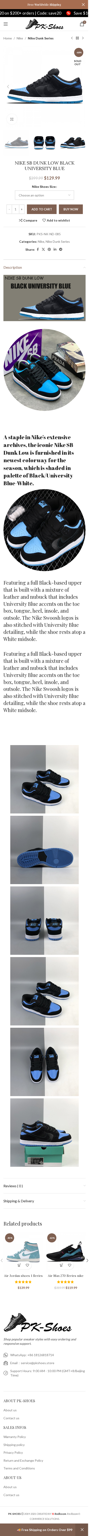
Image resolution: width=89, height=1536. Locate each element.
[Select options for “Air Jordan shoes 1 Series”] (20, 1265)
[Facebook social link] (37, 249)
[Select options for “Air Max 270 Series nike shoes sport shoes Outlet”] (62, 1265)
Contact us (11, 1418)
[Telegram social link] (61, 249)
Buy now (70, 209)
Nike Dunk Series (41, 38)
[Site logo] (44, 24)
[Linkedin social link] (55, 249)
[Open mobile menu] (5, 23)
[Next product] (83, 38)
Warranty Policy (14, 1437)
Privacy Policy (13, 1452)
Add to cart (41, 209)
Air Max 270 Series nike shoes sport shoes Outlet (65, 1278)
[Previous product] (72, 38)
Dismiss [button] (82, 1530)
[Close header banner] (83, 4)
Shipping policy (14, 1445)
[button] (8, 86)
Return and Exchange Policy (23, 1460)
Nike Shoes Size (44, 186)
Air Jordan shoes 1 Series (23, 1276)
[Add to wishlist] (27, 1265)
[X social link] (43, 249)
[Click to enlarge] (12, 119)
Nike (20, 38)
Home (7, 38)
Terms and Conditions (19, 1468)
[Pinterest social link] (49, 249)
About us (10, 1410)
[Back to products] (77, 38)
